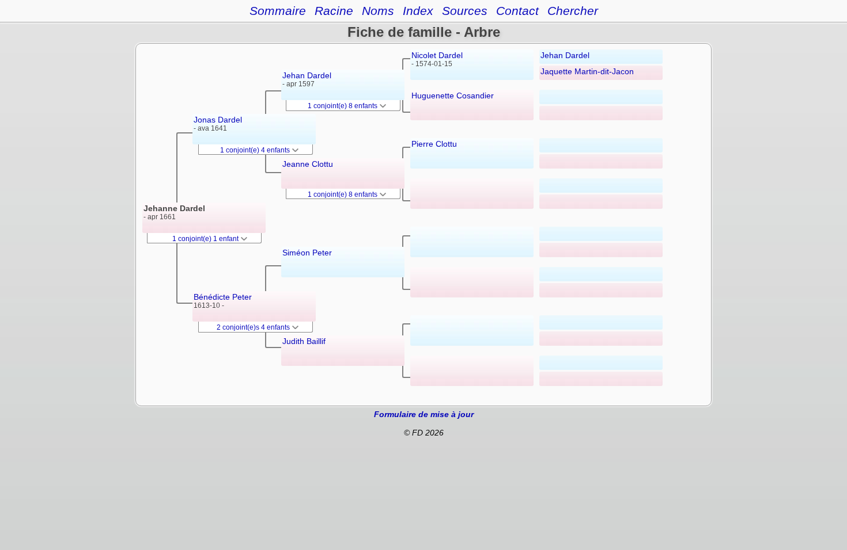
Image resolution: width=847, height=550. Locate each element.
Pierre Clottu (434, 143)
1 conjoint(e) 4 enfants (256, 150)
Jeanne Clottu (307, 164)
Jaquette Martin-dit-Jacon (587, 71)
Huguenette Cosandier (452, 95)
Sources (464, 10)
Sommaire (277, 10)
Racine (334, 10)
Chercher (572, 10)
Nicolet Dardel (437, 55)
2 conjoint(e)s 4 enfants (254, 327)
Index (418, 10)
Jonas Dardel (218, 119)
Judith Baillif (304, 341)
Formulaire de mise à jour (424, 414)
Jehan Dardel (306, 75)
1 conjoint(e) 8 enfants (343, 106)
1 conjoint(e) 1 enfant (206, 239)
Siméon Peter (307, 252)
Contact (517, 10)
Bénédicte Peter (223, 296)
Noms (378, 10)
